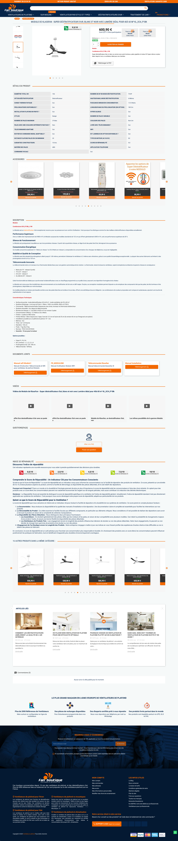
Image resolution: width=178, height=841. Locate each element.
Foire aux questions (135, 796)
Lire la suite (19, 651)
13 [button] (102, 592)
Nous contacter (134, 783)
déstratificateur (29, 230)
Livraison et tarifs (134, 786)
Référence (95, 38)
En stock (95, 40)
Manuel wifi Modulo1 (22, 363)
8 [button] (97, 206)
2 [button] (53, 78)
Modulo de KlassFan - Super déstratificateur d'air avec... (102, 576)
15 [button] (108, 592)
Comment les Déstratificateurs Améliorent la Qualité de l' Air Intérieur (29, 635)
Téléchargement (29, 373)
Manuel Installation (133, 363)
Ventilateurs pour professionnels (139, 806)
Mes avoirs (95, 788)
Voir (36, 185)
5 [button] (62, 78)
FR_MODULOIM (57, 363)
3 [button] (56, 78)
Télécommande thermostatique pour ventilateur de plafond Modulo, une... (31, 190)
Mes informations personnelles (102, 791)
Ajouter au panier (116, 44)
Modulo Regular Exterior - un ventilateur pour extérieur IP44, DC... (137, 576)
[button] (21, 14)
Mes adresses (96, 786)
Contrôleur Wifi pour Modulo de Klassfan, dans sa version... (66, 190)
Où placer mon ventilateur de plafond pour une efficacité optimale (70, 634)
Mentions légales (134, 791)
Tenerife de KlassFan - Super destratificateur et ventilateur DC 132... (31, 576)
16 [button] (111, 592)
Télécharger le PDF (102, 63)
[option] (21, 47)
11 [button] (96, 592)
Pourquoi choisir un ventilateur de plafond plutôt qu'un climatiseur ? (106, 634)
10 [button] (93, 592)
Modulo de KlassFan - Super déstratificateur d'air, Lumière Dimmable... (66, 576)
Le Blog (131, 780)
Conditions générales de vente (138, 788)
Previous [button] (11, 182)
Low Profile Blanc (137, 189)
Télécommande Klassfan (98, 363)
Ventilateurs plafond (29, 834)
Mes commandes (97, 783)
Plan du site (132, 793)
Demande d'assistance (136, 801)
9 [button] (100, 206)
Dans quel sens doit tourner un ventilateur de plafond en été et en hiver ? (143, 635)
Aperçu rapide (28, 185)
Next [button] (167, 182)
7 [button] (94, 206)
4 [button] (59, 78)
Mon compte (96, 780)
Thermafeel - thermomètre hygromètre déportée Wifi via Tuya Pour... (102, 190)
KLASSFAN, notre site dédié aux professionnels (143, 804)
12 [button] (99, 592)
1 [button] (50, 78)
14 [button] (105, 592)
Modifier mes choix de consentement (103, 793)
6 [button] (91, 206)
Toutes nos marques (135, 798)
